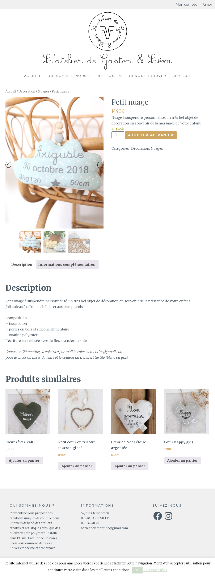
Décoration (27, 91)
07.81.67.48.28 (90, 523)
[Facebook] (158, 516)
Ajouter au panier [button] (24, 460)
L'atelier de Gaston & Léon (107, 60)
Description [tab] (21, 264)
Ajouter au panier (151, 135)
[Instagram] (168, 516)
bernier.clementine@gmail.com (104, 528)
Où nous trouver (146, 76)
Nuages (43, 91)
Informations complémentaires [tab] (66, 264)
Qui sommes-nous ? (68, 76)
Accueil (33, 76)
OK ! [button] (137, 570)
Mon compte (186, 5)
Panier (206, 5)
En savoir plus (155, 570)
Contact (182, 76)
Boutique (106, 76)
